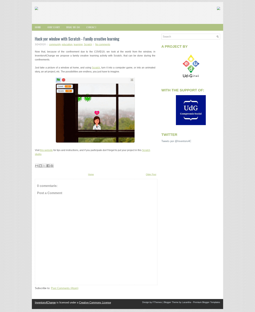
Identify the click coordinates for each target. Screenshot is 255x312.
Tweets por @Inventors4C (176, 141)
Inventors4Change (45, 302)
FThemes (157, 302)
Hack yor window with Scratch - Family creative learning (77, 39)
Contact (91, 27)
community (55, 44)
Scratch (88, 44)
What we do (73, 27)
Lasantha (186, 302)
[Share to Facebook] (48, 166)
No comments (102, 44)
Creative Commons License (95, 302)
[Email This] (37, 166)
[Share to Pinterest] (52, 166)
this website (46, 150)
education (67, 44)
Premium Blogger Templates (206, 302)
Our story (53, 27)
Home (38, 27)
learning (78, 44)
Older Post (151, 174)
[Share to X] (44, 166)
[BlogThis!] (40, 166)
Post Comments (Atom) (64, 288)
